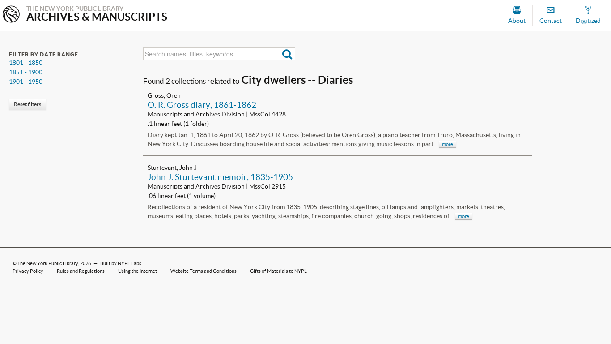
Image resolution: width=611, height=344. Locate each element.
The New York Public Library (47, 263)
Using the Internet (137, 271)
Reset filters (27, 104)
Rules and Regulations (81, 271)
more (447, 144)
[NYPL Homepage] (11, 15)
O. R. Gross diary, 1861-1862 (202, 105)
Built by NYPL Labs (120, 263)
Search (287, 53)
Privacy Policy (28, 271)
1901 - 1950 (25, 81)
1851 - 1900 (25, 72)
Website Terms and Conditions (203, 271)
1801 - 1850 (25, 62)
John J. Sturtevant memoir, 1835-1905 (220, 177)
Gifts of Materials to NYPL (278, 271)
